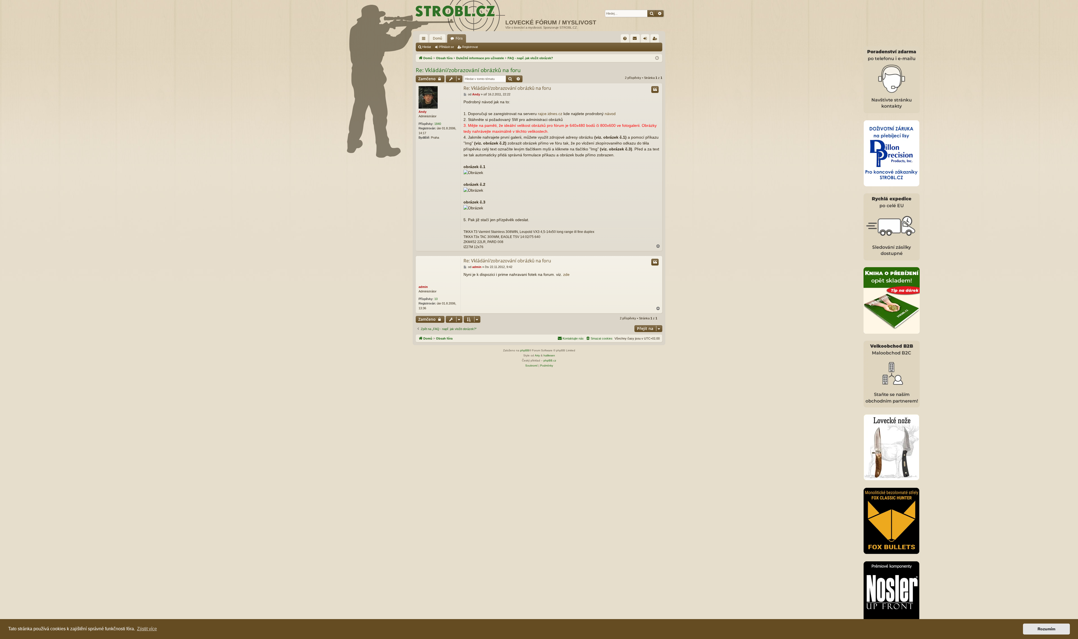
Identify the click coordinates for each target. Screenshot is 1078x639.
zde (566, 274)
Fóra (459, 38)
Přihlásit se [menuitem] (646, 39)
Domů (437, 38)
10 (436, 299)
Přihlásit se (446, 47)
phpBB (524, 350)
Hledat (426, 47)
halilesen (549, 355)
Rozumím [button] (1046, 629)
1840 (437, 123)
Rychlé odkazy (425, 39)
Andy (422, 111)
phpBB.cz (549, 360)
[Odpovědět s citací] (655, 89)
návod (610, 113)
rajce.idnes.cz (550, 113)
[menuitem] (625, 38)
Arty (537, 355)
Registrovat (470, 47)
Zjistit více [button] (147, 628)
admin (423, 286)
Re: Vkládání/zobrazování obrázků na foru (468, 70)
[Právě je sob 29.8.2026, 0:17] (657, 58)
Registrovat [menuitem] (656, 39)
